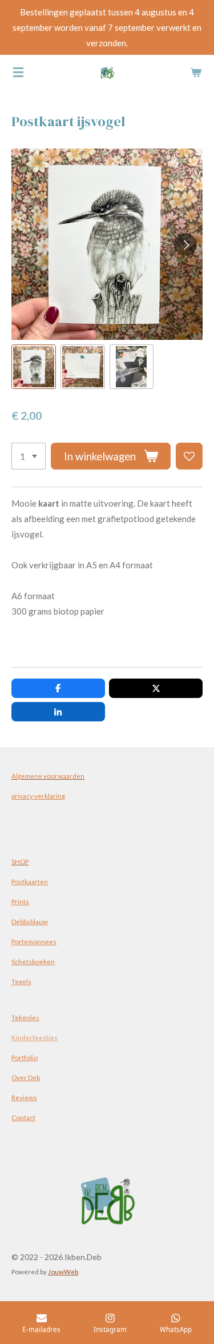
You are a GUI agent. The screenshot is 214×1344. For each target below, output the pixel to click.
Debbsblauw (29, 921)
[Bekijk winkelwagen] (195, 72)
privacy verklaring (38, 796)
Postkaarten (29, 881)
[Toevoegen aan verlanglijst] (189, 456)
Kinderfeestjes (34, 1037)
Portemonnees (33, 941)
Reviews (24, 1097)
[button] (33, 366)
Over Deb (25, 1077)
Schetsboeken (33, 961)
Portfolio (24, 1057)
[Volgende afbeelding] (185, 244)
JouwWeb (63, 1271)
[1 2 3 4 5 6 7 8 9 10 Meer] (28, 456)
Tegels (21, 981)
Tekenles (25, 1017)
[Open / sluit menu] (18, 72)
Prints (20, 901)
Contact (23, 1117)
